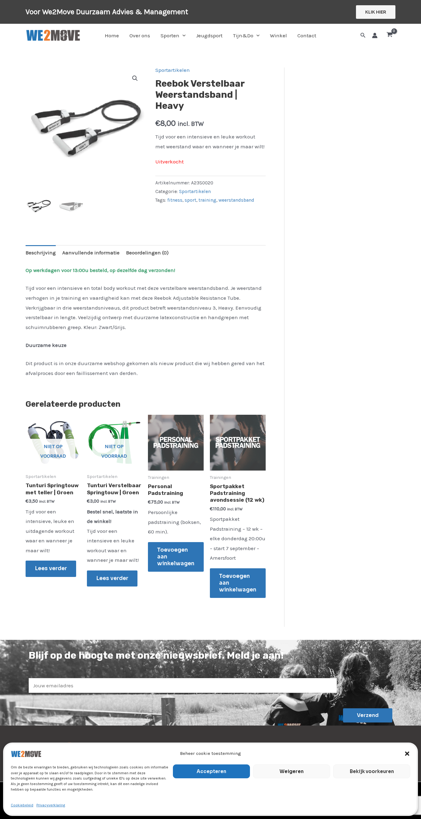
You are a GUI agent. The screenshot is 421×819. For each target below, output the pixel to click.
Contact (306, 35)
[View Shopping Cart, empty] (389, 35)
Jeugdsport (209, 35)
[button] (407, 754)
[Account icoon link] (375, 35)
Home (112, 35)
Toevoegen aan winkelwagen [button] (175, 557)
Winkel (278, 35)
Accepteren (211, 771)
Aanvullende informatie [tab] (91, 252)
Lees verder (51, 568)
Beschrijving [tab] (41, 252)
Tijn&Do (243, 35)
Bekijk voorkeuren (372, 771)
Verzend (367, 715)
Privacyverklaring (50, 805)
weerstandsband (236, 200)
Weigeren (292, 771)
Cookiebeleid (22, 805)
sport (190, 200)
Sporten (170, 35)
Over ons (139, 35)
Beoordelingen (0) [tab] (147, 252)
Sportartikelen (172, 70)
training (207, 200)
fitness (174, 200)
